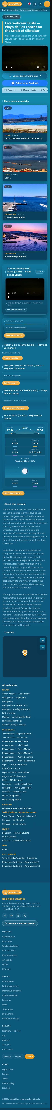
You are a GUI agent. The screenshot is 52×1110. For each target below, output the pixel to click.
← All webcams (11, 17)
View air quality (11, 358)
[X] (24, 915)
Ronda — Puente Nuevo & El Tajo (16, 808)
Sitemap (6, 1088)
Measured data (29, 90)
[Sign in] (40, 4)
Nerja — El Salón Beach (12, 780)
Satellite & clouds (10, 946)
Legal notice (7, 1069)
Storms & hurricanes (11, 990)
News (4, 1004)
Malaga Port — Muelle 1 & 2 (14, 705)
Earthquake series (10, 986)
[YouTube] (11, 915)
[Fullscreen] (43, 67)
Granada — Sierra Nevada (14, 824)
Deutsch (7, 1056)
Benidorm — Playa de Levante (15, 833)
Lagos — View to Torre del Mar (16, 772)
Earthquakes (8, 981)
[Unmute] (11, 67)
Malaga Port (7, 701)
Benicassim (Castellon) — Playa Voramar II (21, 866)
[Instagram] (18, 915)
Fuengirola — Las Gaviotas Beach (17, 784)
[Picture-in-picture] (38, 67)
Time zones (7, 1009)
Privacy (5, 1074)
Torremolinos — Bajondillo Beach (16, 733)
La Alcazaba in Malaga (12, 721)
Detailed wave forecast (14, 408)
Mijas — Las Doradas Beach (14, 764)
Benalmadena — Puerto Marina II (17, 753)
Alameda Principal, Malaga (14, 724)
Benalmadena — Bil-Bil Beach (15, 745)
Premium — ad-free (11, 1031)
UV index (6, 969)
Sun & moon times (12, 493)
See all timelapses (14, 309)
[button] (25, 653)
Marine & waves (9, 955)
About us (6, 1044)
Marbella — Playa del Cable (14, 791)
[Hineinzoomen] (42, 640)
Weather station (13, 335)
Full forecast (9, 383)
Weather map (8, 936)
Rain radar (7, 941)
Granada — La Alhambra (13, 820)
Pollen (5, 964)
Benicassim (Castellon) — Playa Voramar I (20, 862)
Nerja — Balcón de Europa (14, 776)
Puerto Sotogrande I (11, 795)
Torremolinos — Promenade (14, 737)
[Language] (29, 4)
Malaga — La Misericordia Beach (16, 717)
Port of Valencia (9, 836)
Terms (5, 1078)
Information (7, 1049)
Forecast (46, 90)
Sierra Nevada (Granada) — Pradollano (19, 858)
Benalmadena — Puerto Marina (16, 749)
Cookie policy (8, 1083)
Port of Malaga (8, 713)
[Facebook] (4, 915)
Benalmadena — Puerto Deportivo (17, 757)
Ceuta (4, 849)
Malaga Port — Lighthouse (14, 697)
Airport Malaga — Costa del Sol (16, 694)
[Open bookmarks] (34, 4)
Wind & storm (8, 950)
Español (18, 1056)
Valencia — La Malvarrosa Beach (16, 840)
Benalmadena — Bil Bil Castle (15, 741)
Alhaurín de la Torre (11, 768)
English (29, 1056)
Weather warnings (10, 1018)
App (4, 1035)
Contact (5, 1040)
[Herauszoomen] (42, 647)
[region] (25, 58)
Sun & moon (8, 1013)
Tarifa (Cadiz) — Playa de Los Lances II (19, 816)
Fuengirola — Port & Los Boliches (16, 788)
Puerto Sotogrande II (11, 799)
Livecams (6, 1000)
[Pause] (6, 67)
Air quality (7, 960)
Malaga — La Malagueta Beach (16, 709)
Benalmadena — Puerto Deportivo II (18, 761)
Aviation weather (10, 995)
